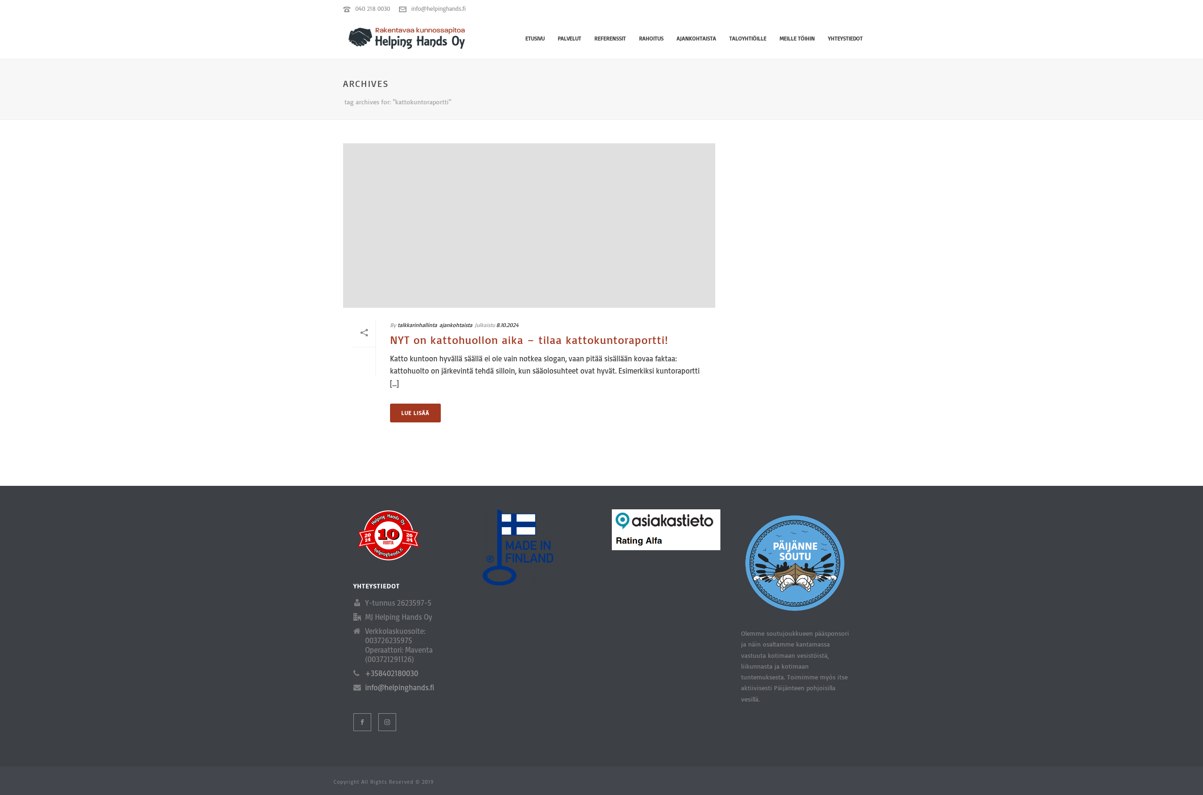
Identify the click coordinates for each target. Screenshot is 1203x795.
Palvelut (569, 38)
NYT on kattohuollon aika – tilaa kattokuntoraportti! (529, 340)
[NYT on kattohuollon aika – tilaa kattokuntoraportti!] (529, 225)
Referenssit (610, 38)
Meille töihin (797, 38)
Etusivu (535, 38)
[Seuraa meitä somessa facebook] (362, 722)
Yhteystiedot (845, 38)
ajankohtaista (455, 324)
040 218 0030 (372, 8)
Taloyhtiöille (747, 38)
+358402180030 (391, 673)
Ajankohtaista (696, 38)
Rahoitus (651, 38)
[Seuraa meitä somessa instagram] (387, 722)
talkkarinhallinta (417, 324)
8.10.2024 (507, 324)
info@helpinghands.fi (438, 8)
